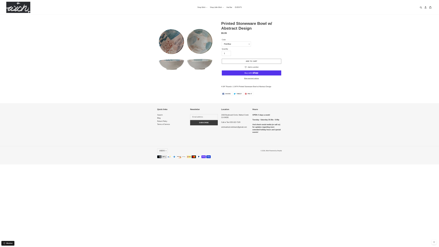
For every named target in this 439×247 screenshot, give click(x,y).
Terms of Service (163, 124)
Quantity (225, 49)
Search (160, 115)
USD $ (161, 151)
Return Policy (162, 121)
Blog (159, 118)
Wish (267, 151)
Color (224, 40)
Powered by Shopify (275, 151)
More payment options (251, 78)
